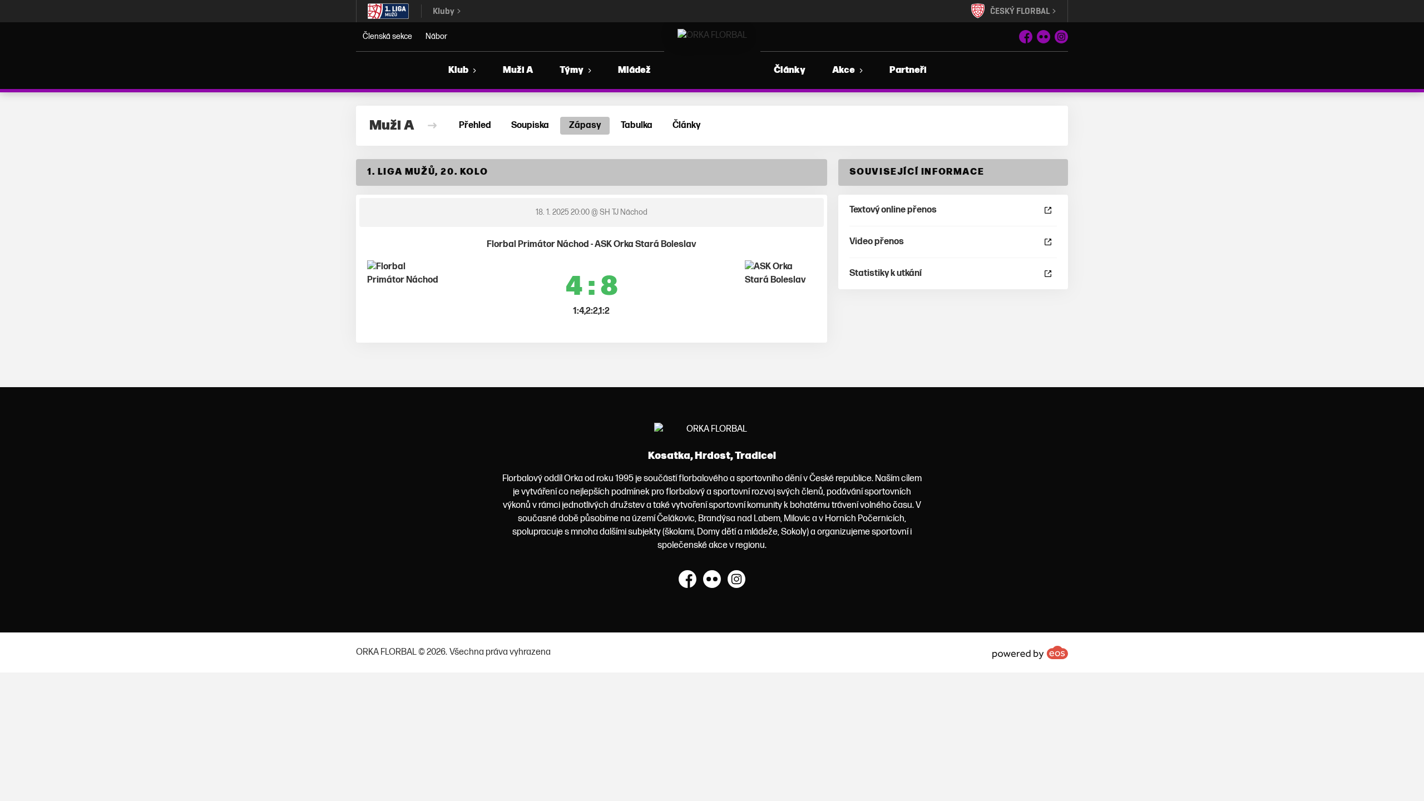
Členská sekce (387, 36)
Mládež (634, 70)
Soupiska (530, 125)
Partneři (908, 70)
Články (789, 70)
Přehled (475, 125)
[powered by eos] (1030, 652)
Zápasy (585, 125)
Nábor (436, 36)
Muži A (518, 70)
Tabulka (636, 125)
